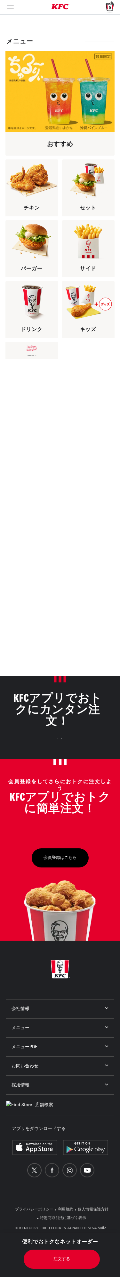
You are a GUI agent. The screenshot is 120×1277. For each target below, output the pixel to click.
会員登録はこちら (60, 858)
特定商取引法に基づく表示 (63, 1218)
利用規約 (65, 1209)
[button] (29, 383)
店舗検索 (44, 1105)
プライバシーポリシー (34, 1209)
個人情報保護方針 (93, 1209)
